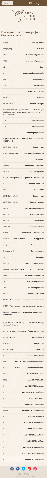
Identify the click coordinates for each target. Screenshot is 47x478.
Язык (19, 474)
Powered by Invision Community (24, 477)
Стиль (27, 474)
